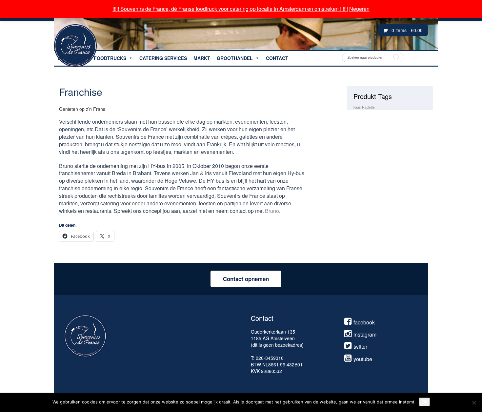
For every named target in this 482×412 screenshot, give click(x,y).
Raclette (368, 107)
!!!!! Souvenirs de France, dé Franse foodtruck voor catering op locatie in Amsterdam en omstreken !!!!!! (230, 8)
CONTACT (277, 58)
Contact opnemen (246, 279)
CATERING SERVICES (163, 58)
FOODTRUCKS (110, 58)
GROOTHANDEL (235, 58)
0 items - (407, 30)
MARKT (201, 58)
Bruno (272, 211)
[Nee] (474, 402)
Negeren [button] (359, 8)
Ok (424, 401)
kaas (357, 107)
